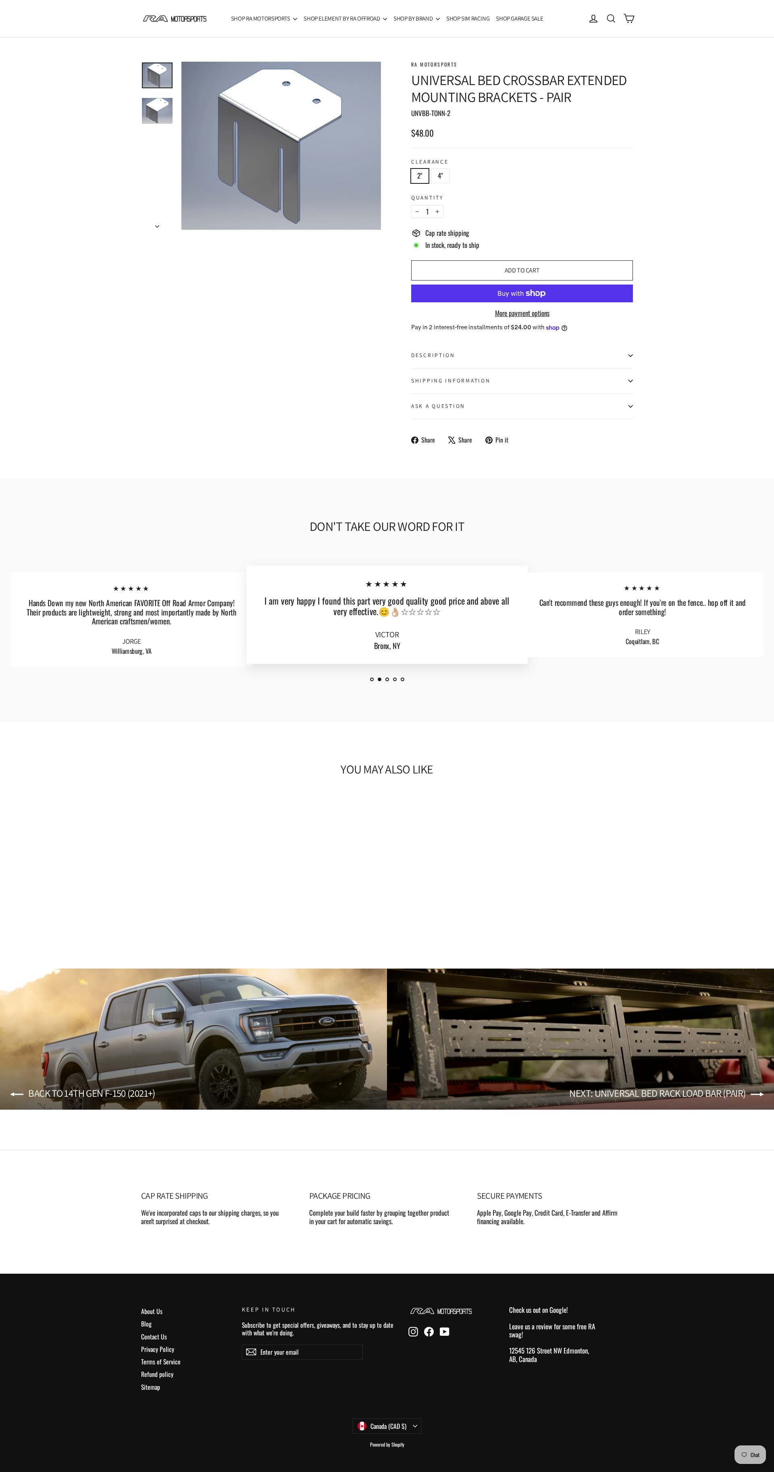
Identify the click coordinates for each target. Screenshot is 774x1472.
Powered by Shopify (387, 1444)
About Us (151, 1311)
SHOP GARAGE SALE (519, 18)
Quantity (427, 197)
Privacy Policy (157, 1349)
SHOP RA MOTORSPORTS (261, 18)
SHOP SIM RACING (467, 18)
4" (440, 175)
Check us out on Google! (538, 1310)
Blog (146, 1324)
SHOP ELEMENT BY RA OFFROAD (342, 18)
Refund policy (157, 1374)
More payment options (522, 313)
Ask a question (438, 406)
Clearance (429, 161)
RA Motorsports (434, 64)
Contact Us (154, 1336)
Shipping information (450, 380)
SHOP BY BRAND (413, 18)
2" (419, 175)
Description (433, 355)
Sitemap (150, 1387)
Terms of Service (161, 1361)
